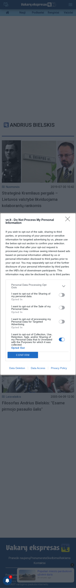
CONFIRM (23, 355)
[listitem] (38, 286)
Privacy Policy (59, 368)
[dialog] (38, 294)
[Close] (68, 220)
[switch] (62, 295)
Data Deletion (17, 368)
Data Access (38, 368)
